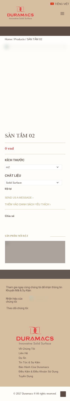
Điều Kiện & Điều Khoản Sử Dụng (38, 371)
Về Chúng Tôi (27, 348)
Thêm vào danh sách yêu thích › (28, 204)
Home (8, 39)
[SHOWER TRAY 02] (35, 65)
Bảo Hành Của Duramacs (34, 367)
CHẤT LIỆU (13, 175)
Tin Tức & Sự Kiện (29, 362)
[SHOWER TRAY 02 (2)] (35, 105)
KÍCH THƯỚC (14, 160)
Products (19, 39)
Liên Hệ (23, 353)
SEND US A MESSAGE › (19, 197)
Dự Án (22, 357)
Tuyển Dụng (26, 376)
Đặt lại (8, 189)
